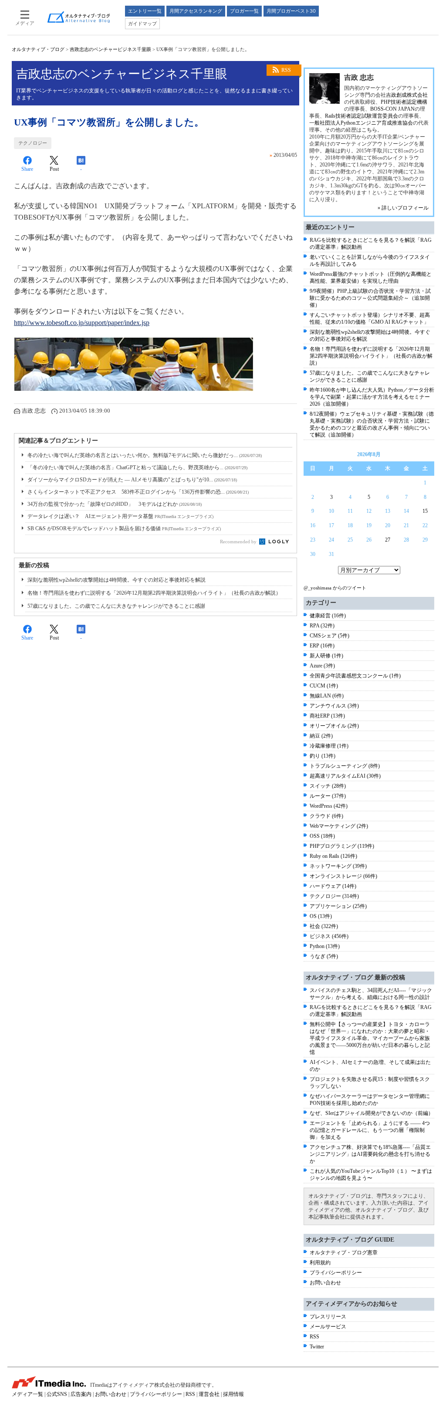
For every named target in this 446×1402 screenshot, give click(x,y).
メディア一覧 (27, 1394)
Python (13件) (325, 946)
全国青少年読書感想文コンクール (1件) (355, 676)
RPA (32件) (322, 626)
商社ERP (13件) (327, 716)
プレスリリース (328, 1317)
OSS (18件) (322, 836)
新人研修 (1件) (326, 656)
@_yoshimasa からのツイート (335, 587)
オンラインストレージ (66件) (343, 876)
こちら (369, 130)
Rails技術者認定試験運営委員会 (361, 116)
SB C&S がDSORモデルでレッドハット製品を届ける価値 (124, 528)
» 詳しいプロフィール (403, 208)
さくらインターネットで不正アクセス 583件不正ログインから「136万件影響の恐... (138, 492)
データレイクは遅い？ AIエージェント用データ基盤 (120, 516)
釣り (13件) (322, 756)
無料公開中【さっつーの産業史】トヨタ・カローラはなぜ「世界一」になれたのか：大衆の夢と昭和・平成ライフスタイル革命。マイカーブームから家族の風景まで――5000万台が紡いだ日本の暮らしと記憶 (370, 1038)
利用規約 (320, 1263)
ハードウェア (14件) (333, 886)
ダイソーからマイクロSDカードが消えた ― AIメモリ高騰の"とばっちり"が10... (132, 480)
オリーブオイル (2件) (334, 726)
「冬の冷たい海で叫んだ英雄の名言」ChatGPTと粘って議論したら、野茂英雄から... (137, 467)
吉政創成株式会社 (407, 95)
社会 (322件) (324, 926)
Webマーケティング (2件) (339, 826)
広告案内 (81, 1394)
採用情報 (233, 1394)
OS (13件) (321, 916)
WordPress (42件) (329, 806)
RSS (286, 70)
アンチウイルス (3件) (334, 706)
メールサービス (328, 1327)
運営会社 (209, 1394)
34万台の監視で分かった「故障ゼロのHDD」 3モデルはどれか (114, 504)
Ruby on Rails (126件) (333, 856)
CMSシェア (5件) (329, 636)
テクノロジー (32, 143)
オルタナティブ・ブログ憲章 (344, 1253)
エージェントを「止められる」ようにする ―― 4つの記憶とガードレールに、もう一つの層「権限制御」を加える (370, 1130)
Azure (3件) (322, 666)
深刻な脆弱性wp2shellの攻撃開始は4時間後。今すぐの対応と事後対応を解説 (116, 580)
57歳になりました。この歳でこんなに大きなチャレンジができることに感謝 (116, 606)
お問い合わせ (325, 1283)
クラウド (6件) (326, 816)
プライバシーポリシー (336, 1273)
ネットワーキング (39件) (338, 866)
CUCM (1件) (324, 686)
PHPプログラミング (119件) (342, 846)
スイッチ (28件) (328, 786)
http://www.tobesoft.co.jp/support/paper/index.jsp (81, 322)
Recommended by (239, 541)
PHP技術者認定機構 (404, 102)
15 (425, 511)
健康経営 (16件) (328, 616)
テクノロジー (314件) (334, 896)
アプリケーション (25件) (338, 906)
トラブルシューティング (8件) (345, 766)
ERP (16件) (322, 646)
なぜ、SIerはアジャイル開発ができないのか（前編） (371, 1113)
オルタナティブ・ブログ (38, 49)
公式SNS (57, 1394)
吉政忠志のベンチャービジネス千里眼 (110, 49)
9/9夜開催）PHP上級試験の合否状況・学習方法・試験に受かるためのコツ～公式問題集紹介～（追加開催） (370, 298)
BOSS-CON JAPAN (392, 109)
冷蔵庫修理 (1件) (329, 746)
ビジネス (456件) (329, 936)
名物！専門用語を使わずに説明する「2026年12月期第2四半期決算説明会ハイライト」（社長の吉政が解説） (154, 593)
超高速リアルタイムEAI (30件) (345, 776)
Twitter (317, 1347)
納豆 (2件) (321, 736)
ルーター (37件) (328, 796)
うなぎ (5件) (324, 956)
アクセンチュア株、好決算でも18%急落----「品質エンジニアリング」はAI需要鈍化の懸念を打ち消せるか (370, 1154)
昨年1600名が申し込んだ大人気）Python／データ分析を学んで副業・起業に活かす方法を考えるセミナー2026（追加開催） (372, 397)
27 (387, 540)
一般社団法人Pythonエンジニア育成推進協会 (361, 123)
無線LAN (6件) (327, 696)
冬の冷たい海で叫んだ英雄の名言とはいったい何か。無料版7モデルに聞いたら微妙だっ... (144, 455)
